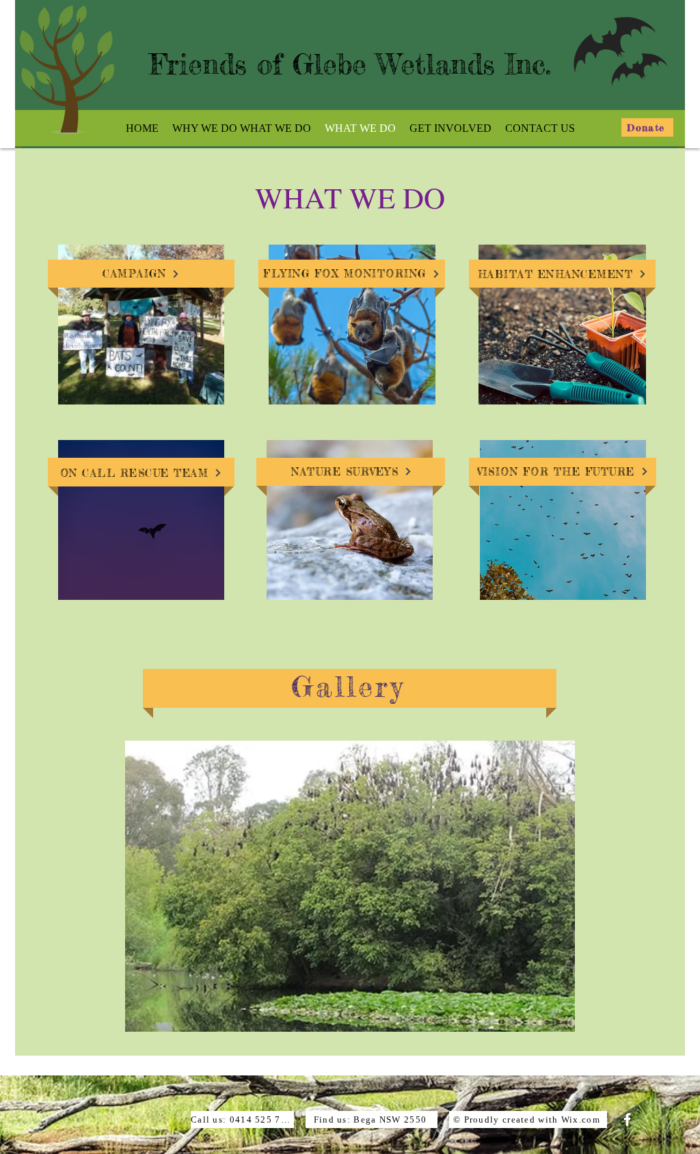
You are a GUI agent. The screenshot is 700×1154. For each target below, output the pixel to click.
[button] (350, 886)
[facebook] (627, 1119)
